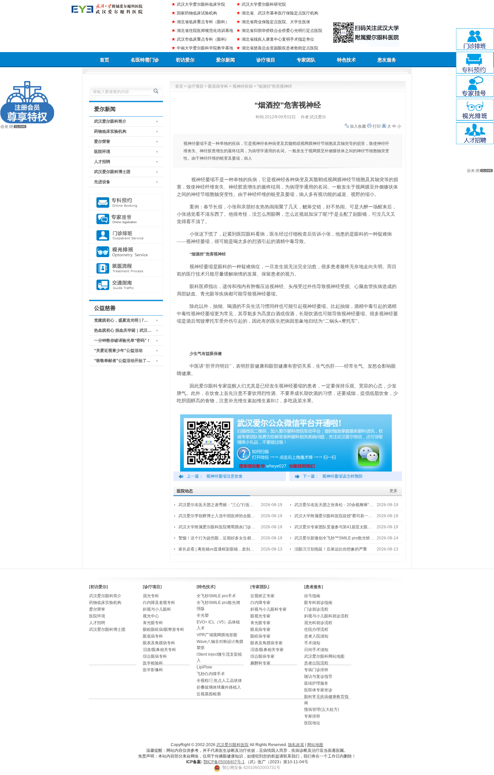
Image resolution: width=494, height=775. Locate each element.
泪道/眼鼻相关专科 (159, 649)
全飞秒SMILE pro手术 (216, 596)
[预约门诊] (126, 202)
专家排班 (312, 716)
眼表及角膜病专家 (266, 643)
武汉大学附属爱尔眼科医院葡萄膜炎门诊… (216, 527)
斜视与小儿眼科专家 (268, 609)
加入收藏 (358, 126)
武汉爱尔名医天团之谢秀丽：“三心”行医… (216, 504)
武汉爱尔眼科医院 (232, 744)
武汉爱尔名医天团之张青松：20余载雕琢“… (333, 504)
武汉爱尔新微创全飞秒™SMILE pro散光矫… (334, 538)
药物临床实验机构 (110, 131)
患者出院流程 (316, 663)
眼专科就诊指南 (318, 602)
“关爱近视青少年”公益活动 (118, 350)
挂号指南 (312, 596)
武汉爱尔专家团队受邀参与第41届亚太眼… (333, 527)
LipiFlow (204, 667)
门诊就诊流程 (316, 609)
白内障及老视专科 (159, 602)
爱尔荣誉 (102, 141)
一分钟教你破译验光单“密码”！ (122, 340)
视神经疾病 (243, 86)
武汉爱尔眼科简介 (110, 121)
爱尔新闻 (225, 60)
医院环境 (102, 151)
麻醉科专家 (260, 663)
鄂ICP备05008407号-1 (224, 762)
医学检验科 (153, 663)
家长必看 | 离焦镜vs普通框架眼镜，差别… (216, 549)
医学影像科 (153, 669)
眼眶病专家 (260, 636)
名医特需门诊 (145, 60)
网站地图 (315, 744)
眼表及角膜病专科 (159, 643)
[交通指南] (126, 285)
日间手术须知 (316, 649)
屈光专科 (151, 596)
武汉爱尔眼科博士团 (112, 171)
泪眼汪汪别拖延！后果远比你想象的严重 (330, 549)
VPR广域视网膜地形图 (217, 635)
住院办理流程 (316, 629)
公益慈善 (105, 308)
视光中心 (151, 616)
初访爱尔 (185, 60)
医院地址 (312, 723)
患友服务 (386, 60)
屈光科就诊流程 (318, 622)
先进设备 (102, 181)
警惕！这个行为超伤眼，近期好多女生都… (216, 538)
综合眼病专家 (262, 656)
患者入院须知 (316, 636)
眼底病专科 (218, 86)
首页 (104, 60)
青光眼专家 (260, 622)
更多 (393, 490)
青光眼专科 (153, 622)
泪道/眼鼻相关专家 (267, 649)
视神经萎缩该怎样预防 (342, 476)
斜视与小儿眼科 (157, 609)
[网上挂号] (126, 219)
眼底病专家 (260, 629)
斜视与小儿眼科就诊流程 (326, 616)
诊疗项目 (265, 60)
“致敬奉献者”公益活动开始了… (122, 360)
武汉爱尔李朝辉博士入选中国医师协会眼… (216, 516)
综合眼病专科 (155, 656)
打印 (377, 126)
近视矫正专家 (262, 596)
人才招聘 (102, 161)
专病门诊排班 (316, 669)
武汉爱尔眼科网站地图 (324, 656)
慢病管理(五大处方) (321, 709)
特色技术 (346, 60)
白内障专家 (260, 602)
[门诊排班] (126, 235)
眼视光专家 (260, 616)
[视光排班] (126, 252)
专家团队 (306, 60)
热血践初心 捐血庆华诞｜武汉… (123, 330)
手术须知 (312, 643)
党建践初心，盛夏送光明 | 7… (121, 320)
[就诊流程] (126, 268)
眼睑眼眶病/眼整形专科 (163, 629)
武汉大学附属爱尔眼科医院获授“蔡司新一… (333, 516)
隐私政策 (296, 744)
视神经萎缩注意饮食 (224, 476)
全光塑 (203, 615)
